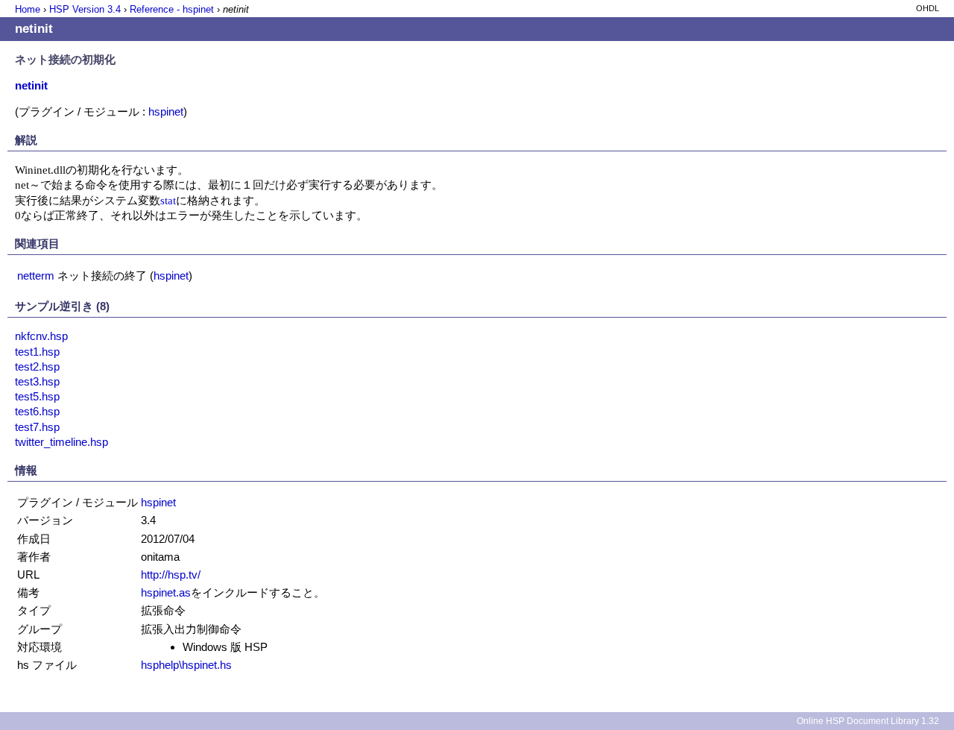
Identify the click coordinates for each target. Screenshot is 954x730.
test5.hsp (37, 396)
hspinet (165, 111)
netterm (35, 275)
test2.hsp (37, 366)
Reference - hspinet (172, 9)
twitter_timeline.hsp (61, 441)
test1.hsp (37, 351)
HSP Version (85, 9)
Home (27, 9)
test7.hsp (37, 427)
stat (168, 200)
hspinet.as (166, 592)
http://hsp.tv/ (170, 574)
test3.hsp (37, 381)
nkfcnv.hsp (41, 336)
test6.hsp (37, 411)
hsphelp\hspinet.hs (186, 664)
